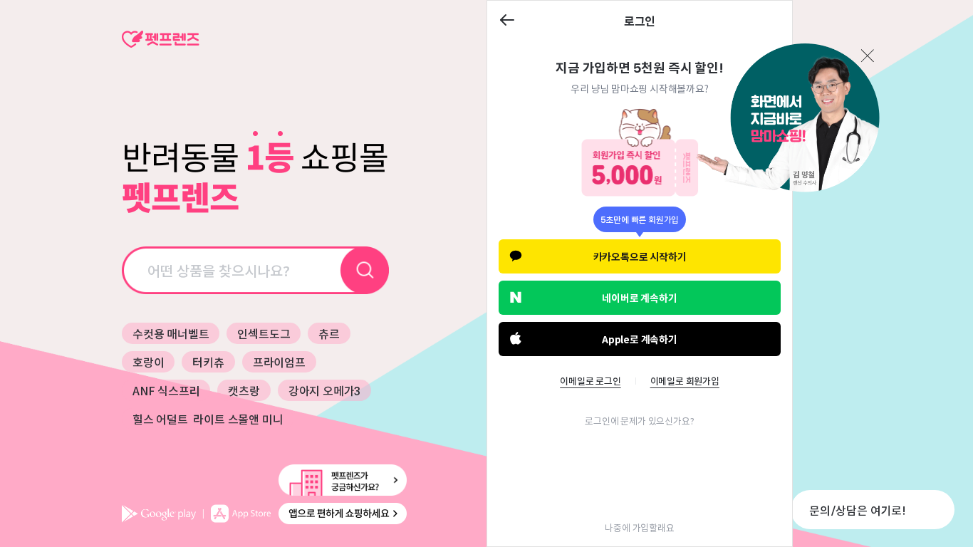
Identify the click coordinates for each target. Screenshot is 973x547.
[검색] (365, 270)
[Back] (507, 21)
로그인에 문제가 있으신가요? (639, 420)
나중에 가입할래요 (639, 527)
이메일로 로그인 (590, 380)
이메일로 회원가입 (684, 380)
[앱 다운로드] (264, 513)
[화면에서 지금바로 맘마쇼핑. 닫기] (787, 118)
